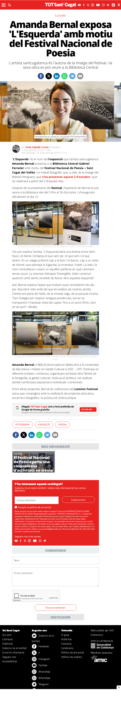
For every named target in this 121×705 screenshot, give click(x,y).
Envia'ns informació (13, 652)
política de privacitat (40, 507)
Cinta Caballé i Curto (37, 147)
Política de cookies (71, 657)
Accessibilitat (9, 661)
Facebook (43, 646)
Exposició (44, 424)
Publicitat (7, 643)
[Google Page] (119, 5)
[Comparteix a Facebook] (41, 76)
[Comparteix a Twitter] (49, 76)
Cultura (60, 16)
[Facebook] (84, 5)
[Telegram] (108, 5)
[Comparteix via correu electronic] (80, 76)
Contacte (7, 639)
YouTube (42, 665)
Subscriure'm (78, 500)
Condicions (67, 648)
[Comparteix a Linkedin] (56, 76)
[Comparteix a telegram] (72, 76)
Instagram (44, 659)
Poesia (62, 424)
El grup (65, 635)
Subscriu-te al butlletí (14, 648)
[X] (88, 5)
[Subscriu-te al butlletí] (80, 5)
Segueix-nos (9, 657)
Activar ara (86, 409)
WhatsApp (44, 671)
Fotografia (22, 424)
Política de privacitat (72, 652)
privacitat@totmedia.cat (51, 528)
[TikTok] (114, 5)
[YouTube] (98, 5)
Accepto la (34, 507)
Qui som (6, 635)
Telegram (43, 684)
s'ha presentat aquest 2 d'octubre (65, 177)
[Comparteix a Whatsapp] (64, 76)
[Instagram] (93, 5)
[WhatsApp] (104, 5)
